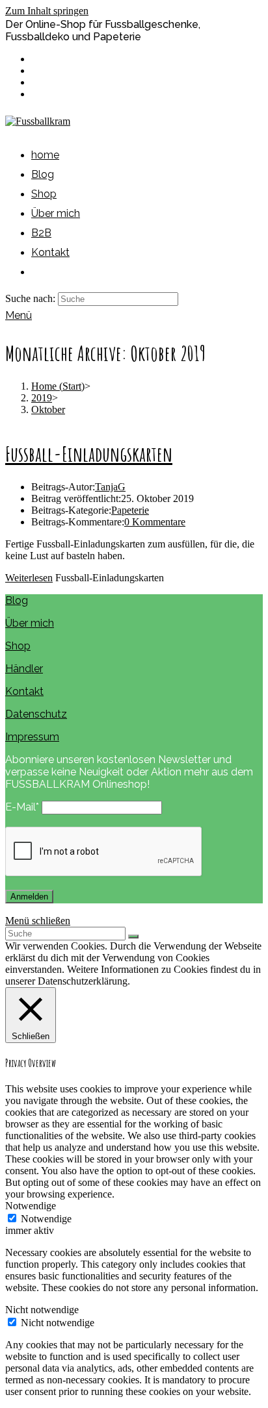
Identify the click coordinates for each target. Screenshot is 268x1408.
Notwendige (46, 1218)
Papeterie (130, 510)
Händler (24, 668)
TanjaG (110, 486)
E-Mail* (22, 807)
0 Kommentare (154, 521)
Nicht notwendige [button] (42, 1309)
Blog (16, 600)
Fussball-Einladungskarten (88, 453)
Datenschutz (36, 714)
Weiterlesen (29, 577)
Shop (18, 646)
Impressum (32, 737)
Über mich (29, 623)
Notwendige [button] (30, 1205)
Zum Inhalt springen (46, 10)
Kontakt (24, 691)
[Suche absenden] (133, 936)
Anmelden (29, 896)
